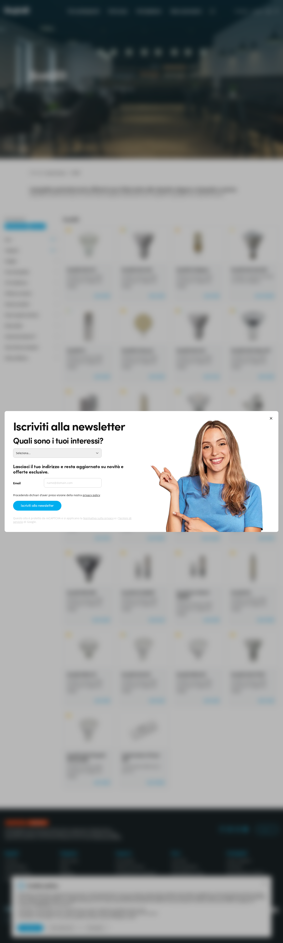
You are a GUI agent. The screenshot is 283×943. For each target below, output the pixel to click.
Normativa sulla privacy (98, 518)
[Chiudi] (271, 418)
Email (17, 483)
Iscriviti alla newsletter (37, 505)
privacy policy (91, 495)
